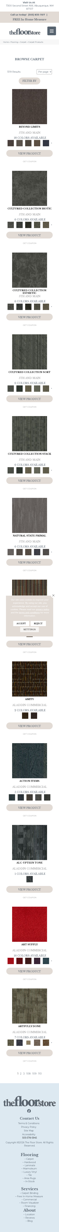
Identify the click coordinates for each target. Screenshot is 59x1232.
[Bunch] (19, 388)
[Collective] (28, 224)
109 (34, 1073)
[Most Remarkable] (19, 1042)
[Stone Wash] (46, 961)
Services (29, 1189)
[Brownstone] (30, 797)
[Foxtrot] (29, 842)
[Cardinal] (29, 924)
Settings (29, 629)
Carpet (23, 42)
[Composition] (37, 224)
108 (28, 1073)
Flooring (14, 42)
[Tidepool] (29, 760)
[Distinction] (46, 224)
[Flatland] (46, 143)
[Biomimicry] (29, 188)
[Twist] (46, 388)
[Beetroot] (28, 961)
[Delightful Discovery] (29, 1006)
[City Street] (47, 797)
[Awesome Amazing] (37, 1042)
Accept (21, 623)
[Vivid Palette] (46, 1042)
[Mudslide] (29, 679)
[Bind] (29, 351)
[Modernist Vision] (28, 1042)
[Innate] (37, 552)
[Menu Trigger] (51, 31)
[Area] (29, 106)
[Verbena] (37, 961)
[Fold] (28, 388)
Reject (38, 623)
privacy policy (42, 609)
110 (40, 1073)
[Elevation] (28, 143)
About (29, 1210)
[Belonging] (29, 515)
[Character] (19, 224)
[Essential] (19, 552)
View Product (29, 153)
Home (6, 42)
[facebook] (29, 1111)
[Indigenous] (28, 552)
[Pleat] (37, 388)
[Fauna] (37, 143)
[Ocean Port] (21, 797)
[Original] (46, 552)
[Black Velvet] (34, 715)
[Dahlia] (19, 961)
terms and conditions (29, 612)
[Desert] (19, 143)
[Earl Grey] (38, 797)
